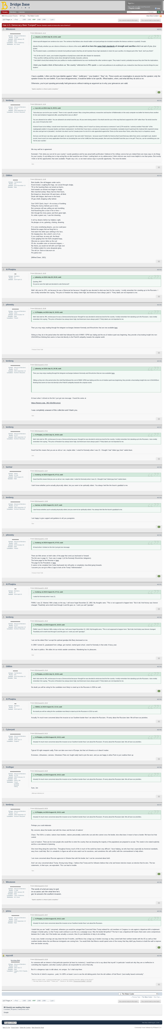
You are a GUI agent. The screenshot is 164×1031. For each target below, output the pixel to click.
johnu (8, 911)
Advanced (161, 12)
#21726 (159, 361)
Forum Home (15, 1027)
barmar (9, 467)
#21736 (159, 767)
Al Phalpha (11, 269)
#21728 (159, 467)
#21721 (159, 29)
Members (13, 12)
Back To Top (6, 1027)
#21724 (159, 269)
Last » (52, 19)
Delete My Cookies (25, 1027)
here (115, 328)
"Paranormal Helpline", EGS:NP (82, 981)
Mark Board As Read (38, 1027)
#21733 (159, 666)
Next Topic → (157, 997)
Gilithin (9, 175)
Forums (5, 12)
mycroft (9, 956)
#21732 (159, 617)
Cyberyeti (10, 730)
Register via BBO (134, 8)
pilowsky (10, 305)
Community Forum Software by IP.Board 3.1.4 (148, 1027)
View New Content (152, 16)
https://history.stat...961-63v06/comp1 (46, 403)
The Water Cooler (33, 16)
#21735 (159, 729)
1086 (29, 19)
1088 (39, 19)
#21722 (159, 100)
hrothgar (10, 767)
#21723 (159, 175)
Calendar (22, 12)
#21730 (159, 535)
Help (158, 8)
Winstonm (10, 29)
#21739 (159, 911)
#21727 (159, 427)
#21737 (159, 804)
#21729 (159, 497)
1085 (24, 19)
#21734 (159, 699)
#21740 (159, 955)
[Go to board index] (16, 5)
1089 (44, 19)
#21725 (159, 304)
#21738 (159, 882)
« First (16, 19)
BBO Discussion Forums (10, 16)
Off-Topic (22, 16)
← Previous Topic (135, 997)
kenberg (9, 100)
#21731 (159, 584)
